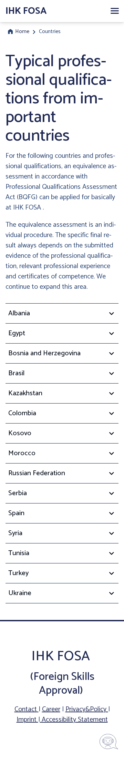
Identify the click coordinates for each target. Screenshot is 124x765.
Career (51, 709)
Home (22, 32)
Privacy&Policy (86, 709)
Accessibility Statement (74, 719)
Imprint (27, 719)
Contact (25, 709)
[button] (114, 11)
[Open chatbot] (108, 741)
